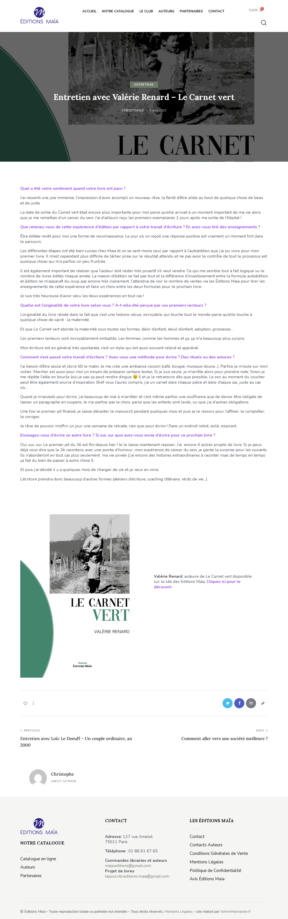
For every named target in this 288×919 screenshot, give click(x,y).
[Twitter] (228, 703)
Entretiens (144, 85)
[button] (27, 703)
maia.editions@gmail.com (128, 865)
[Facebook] (239, 703)
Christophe (62, 774)
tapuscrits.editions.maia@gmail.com (137, 876)
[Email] (251, 703)
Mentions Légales (178, 911)
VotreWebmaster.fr (235, 911)
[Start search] (264, 23)
